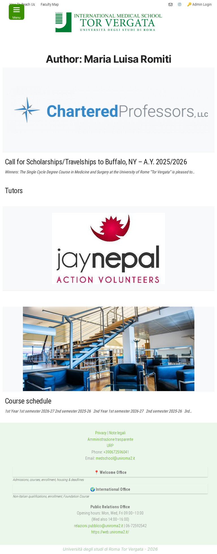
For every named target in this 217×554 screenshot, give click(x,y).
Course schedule (28, 401)
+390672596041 (116, 452)
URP (110, 445)
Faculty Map (50, 4)
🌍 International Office (110, 489)
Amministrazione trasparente (110, 439)
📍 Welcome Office (110, 472)
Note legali (117, 433)
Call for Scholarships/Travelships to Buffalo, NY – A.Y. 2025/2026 (96, 162)
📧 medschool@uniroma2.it (170, 4)
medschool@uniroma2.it (115, 458)
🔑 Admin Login (199, 4)
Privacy (101, 433)
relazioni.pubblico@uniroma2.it (98, 526)
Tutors (14, 190)
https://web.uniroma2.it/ (110, 532)
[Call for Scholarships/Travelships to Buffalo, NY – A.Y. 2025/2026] (108, 110)
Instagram (179, 4)
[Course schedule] (108, 349)
